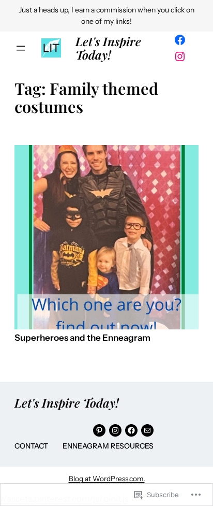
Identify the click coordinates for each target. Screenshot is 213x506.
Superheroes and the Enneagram (82, 338)
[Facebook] (180, 40)
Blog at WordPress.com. (107, 478)
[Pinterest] (99, 430)
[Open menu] (20, 48)
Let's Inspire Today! (108, 48)
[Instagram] (180, 56)
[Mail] (147, 430)
